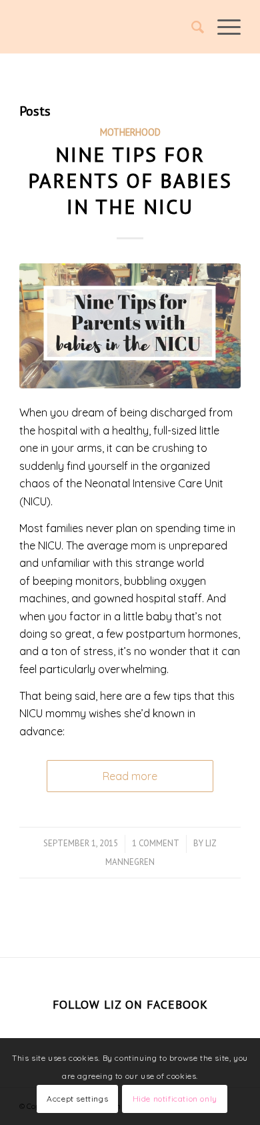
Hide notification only (175, 1099)
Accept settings (77, 1099)
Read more (130, 776)
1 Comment (155, 843)
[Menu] (222, 26)
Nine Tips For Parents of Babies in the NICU (130, 180)
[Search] (191, 26)
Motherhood (130, 132)
